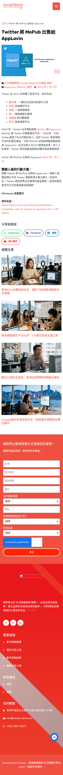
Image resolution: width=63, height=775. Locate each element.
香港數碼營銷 (35, 762)
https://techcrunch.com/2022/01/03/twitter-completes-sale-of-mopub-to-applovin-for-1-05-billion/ (30, 209)
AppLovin (10, 87)
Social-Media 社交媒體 (33, 83)
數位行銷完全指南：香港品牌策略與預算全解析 (30, 377)
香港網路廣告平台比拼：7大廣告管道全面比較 (30, 335)
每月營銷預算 (10, 496)
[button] (12, 233)
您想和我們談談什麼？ (15, 516)
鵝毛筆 (12, 102)
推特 (49, 83)
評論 (11, 106)
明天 (11, 121)
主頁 (4, 23)
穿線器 (12, 117)
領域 (11, 110)
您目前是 (8, 527)
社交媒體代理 (51, 762)
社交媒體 (30, 610)
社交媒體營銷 (11, 83)
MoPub (21, 87)
